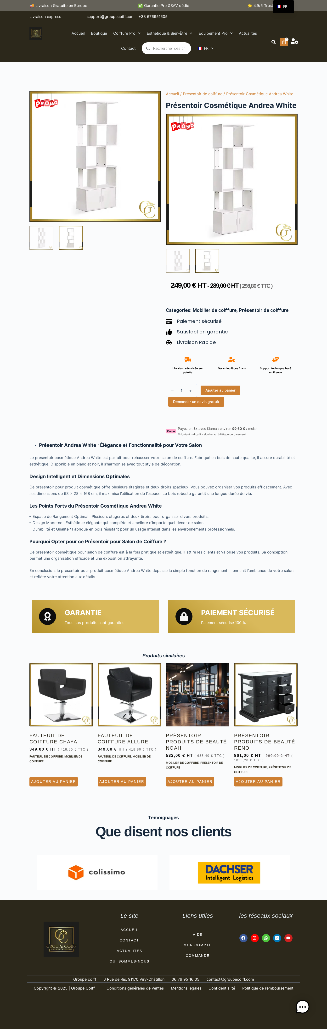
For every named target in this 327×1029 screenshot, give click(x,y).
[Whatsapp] (266, 938)
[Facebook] (243, 938)
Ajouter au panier (220, 390)
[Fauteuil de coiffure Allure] (129, 694)
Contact (128, 48)
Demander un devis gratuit (196, 401)
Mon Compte (198, 945)
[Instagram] (255, 938)
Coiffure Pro (124, 33)
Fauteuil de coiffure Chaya (53, 738)
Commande (197, 955)
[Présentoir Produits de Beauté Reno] (266, 694)
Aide (198, 934)
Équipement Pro (213, 33)
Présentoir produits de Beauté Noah (196, 742)
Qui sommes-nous (129, 961)
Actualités (248, 33)
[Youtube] (288, 938)
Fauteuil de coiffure (46, 756)
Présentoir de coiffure (202, 93)
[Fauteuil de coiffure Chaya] (61, 694)
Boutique (99, 33)
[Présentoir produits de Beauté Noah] (197, 694)
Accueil (78, 33)
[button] (273, 42)
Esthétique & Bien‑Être (167, 33)
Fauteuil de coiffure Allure (123, 738)
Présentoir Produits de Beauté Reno (264, 742)
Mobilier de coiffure (215, 310)
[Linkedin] (277, 938)
